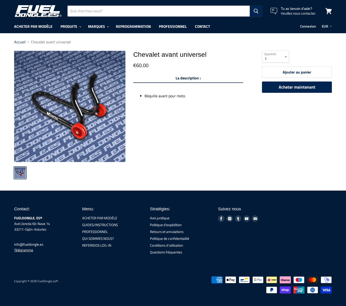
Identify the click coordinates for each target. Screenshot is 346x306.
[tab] (188, 79)
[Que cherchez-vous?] (256, 11)
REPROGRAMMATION (133, 26)
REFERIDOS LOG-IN (96, 245)
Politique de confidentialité (169, 238)
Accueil (20, 42)
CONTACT (202, 26)
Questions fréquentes (166, 252)
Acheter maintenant (297, 87)
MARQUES (97, 26)
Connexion (308, 26)
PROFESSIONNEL (173, 26)
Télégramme (23, 250)
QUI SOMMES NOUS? (98, 238)
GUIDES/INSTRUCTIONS (100, 225)
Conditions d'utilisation (166, 245)
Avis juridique (159, 218)
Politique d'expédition (166, 225)
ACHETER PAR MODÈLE (33, 26)
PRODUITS (69, 26)
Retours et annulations (167, 231)
